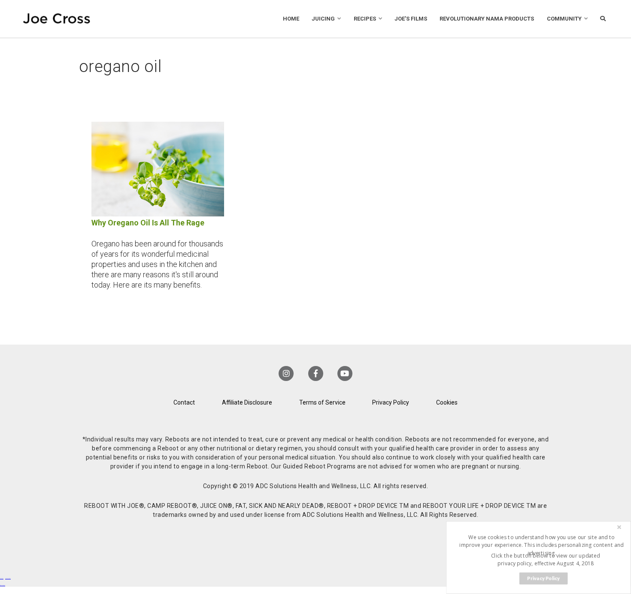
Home (291, 18)
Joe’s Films (410, 18)
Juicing (323, 18)
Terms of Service (322, 402)
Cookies (447, 402)
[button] (541, 545)
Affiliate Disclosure (247, 402)
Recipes (365, 18)
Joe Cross (57, 19)
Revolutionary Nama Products (487, 18)
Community (564, 18)
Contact (184, 402)
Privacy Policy (390, 402)
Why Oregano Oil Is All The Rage (147, 222)
